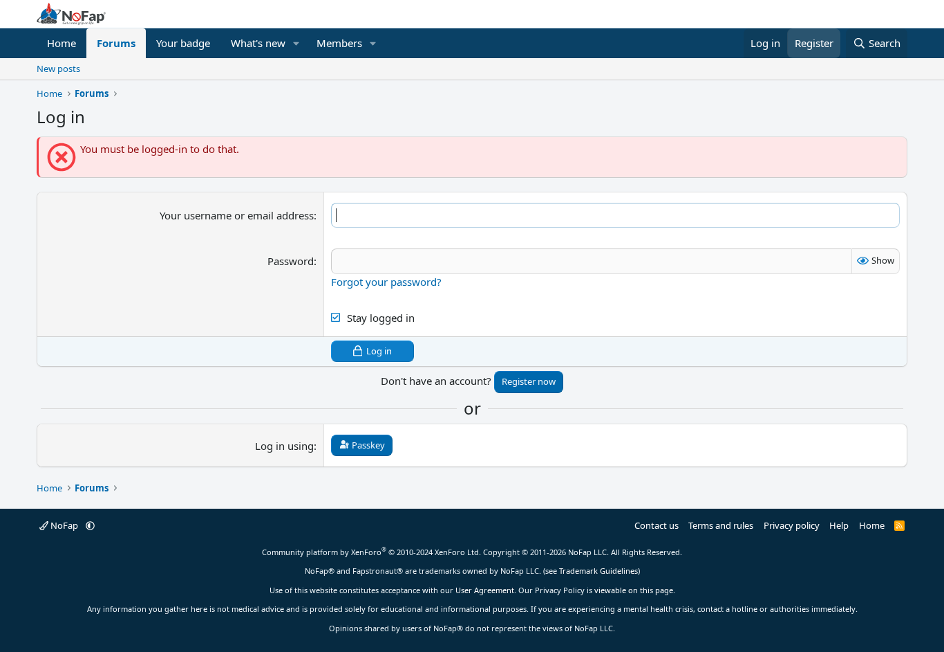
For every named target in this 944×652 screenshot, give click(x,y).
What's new (258, 43)
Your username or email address (237, 215)
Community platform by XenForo (371, 552)
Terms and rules (720, 525)
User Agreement (484, 590)
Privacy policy (792, 525)
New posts (58, 68)
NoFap (64, 525)
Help (839, 525)
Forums (116, 43)
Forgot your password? (386, 282)
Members (339, 43)
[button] (296, 43)
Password (290, 261)
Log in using (284, 446)
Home (61, 43)
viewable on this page (633, 590)
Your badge (183, 43)
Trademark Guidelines (598, 570)
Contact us (656, 525)
